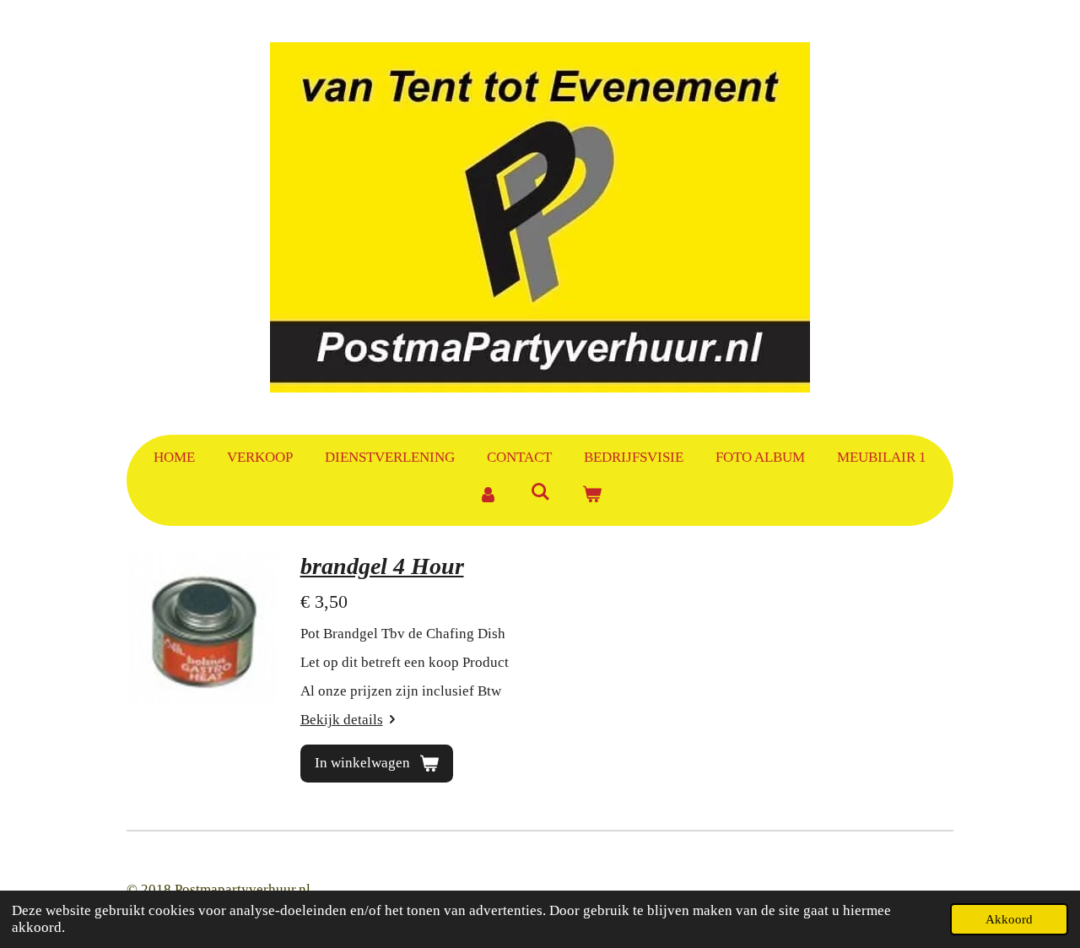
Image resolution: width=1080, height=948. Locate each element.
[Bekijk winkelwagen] (592, 495)
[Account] (488, 495)
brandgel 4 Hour (382, 566)
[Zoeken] (540, 493)
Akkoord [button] (1009, 919)
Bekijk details (341, 720)
